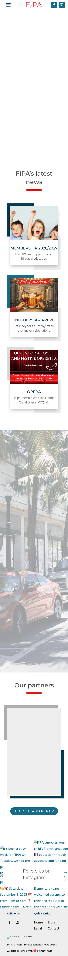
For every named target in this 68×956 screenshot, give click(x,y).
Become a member (32, 114)
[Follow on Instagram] (62, 5)
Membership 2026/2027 (34, 248)
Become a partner (34, 811)
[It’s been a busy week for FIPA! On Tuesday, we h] (17, 857)
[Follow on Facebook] (54, 5)
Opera (34, 392)
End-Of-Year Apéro (34, 320)
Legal (38, 928)
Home (38, 922)
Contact (53, 928)
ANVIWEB (46, 951)
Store (51, 922)
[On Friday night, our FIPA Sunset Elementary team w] (51, 890)
